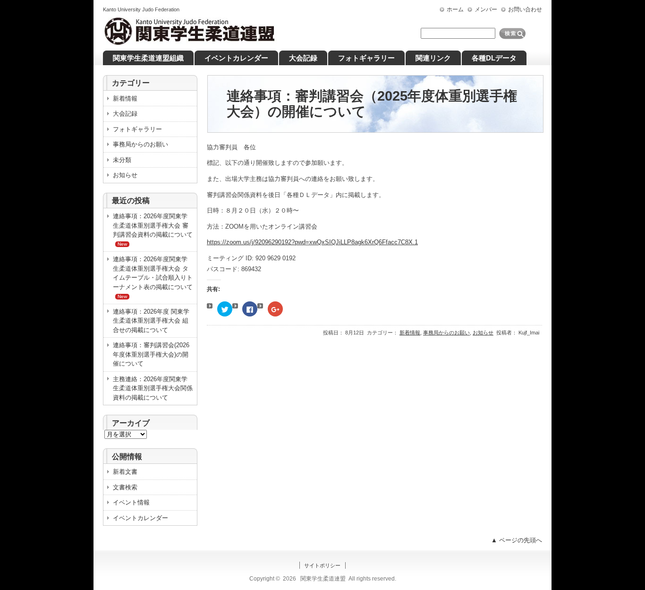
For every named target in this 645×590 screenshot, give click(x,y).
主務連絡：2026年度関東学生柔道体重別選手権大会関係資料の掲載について (153, 388)
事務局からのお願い (446, 332)
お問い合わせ (525, 9)
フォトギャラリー (137, 129)
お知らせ (483, 332)
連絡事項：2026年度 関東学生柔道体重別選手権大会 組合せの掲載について (151, 320)
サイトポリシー (322, 565)
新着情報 (409, 332)
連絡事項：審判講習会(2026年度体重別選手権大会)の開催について (151, 354)
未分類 (122, 159)
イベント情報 (131, 502)
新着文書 (125, 471)
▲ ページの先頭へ (516, 540)
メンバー (486, 9)
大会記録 (125, 113)
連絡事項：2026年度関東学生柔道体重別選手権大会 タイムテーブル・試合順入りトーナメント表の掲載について (153, 277)
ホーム (455, 9)
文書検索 (125, 487)
